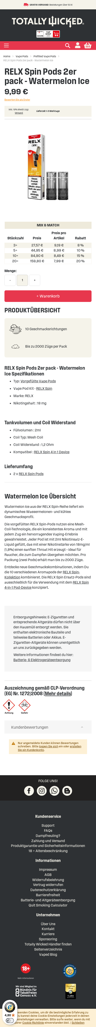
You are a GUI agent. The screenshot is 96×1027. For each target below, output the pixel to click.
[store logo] (48, 21)
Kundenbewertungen (29, 727)
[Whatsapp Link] (54, 791)
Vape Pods (22, 56)
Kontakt (48, 929)
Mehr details (58, 693)
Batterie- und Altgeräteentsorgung (48, 900)
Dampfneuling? (48, 836)
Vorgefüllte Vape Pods (38, 381)
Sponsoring (48, 939)
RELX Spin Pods (31, 474)
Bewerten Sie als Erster (17, 99)
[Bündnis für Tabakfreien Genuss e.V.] (26, 990)
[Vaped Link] (67, 791)
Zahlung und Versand (48, 841)
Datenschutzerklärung (48, 890)
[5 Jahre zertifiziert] (70, 991)
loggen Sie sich (48, 746)
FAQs (48, 830)
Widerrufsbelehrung (48, 880)
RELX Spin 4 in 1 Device (51, 452)
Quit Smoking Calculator (48, 905)
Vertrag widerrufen (48, 885)
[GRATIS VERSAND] (27, 4)
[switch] (10, 1020)
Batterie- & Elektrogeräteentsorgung (42, 660)
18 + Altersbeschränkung (48, 851)
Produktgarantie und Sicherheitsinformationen (48, 846)
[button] (77, 45)
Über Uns (48, 924)
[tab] (48, 727)
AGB (48, 875)
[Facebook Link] (29, 791)
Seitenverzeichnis (48, 949)
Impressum (48, 869)
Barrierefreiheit (48, 895)
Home (6, 56)
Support (48, 825)
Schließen (78, 1022)
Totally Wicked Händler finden (48, 944)
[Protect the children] (70, 971)
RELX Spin (44, 388)
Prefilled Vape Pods (44, 56)
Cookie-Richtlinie (33, 1022)
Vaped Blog (48, 954)
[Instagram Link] (42, 791)
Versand (19, 113)
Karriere (48, 934)
